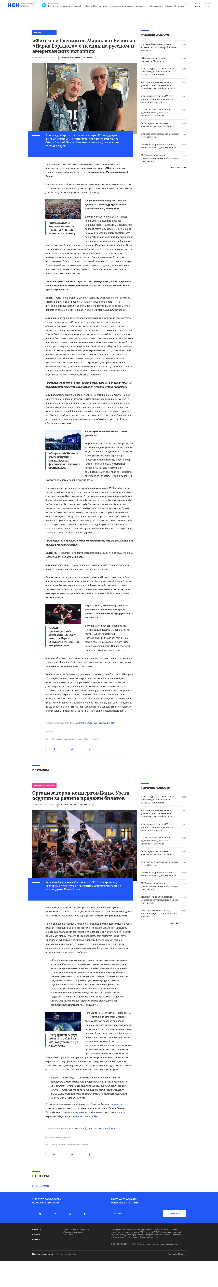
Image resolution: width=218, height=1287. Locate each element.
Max (113, 722)
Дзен (89, 722)
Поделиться (88, 57)
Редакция (36, 1229)
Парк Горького (91, 739)
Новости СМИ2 (40, 1186)
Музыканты (73, 1144)
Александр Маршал (73, 739)
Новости (79, 722)
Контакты (36, 1234)
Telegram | (105, 722)
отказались (116, 1104)
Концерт (85, 1144)
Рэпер (54, 1144)
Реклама (36, 1240)
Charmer (182, 1254)
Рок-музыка (56, 739)
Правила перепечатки (42, 1254)
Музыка (62, 1144)
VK (95, 722)
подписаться (174, 1214)
